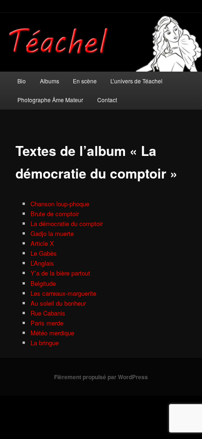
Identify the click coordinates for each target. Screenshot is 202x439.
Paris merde (47, 322)
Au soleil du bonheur (58, 303)
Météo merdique (52, 332)
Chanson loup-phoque (60, 203)
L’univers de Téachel (136, 81)
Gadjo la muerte (52, 233)
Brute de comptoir (55, 213)
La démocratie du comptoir (67, 223)
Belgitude (43, 283)
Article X (42, 243)
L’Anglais (42, 263)
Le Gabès (44, 253)
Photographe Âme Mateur (50, 100)
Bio (21, 81)
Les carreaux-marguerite (63, 293)
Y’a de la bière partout (60, 272)
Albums (49, 81)
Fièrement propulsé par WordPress (101, 377)
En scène (85, 81)
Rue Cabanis (48, 313)
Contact (107, 100)
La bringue (45, 342)
